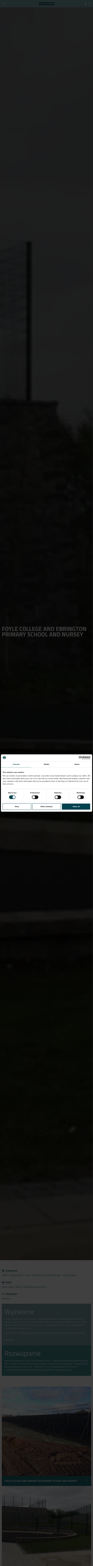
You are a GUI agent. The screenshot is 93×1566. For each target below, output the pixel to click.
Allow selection (46, 806)
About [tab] (76, 764)
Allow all (76, 806)
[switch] (35, 797)
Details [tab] (46, 764)
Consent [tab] (16, 764)
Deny (17, 806)
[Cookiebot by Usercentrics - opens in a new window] (80, 757)
